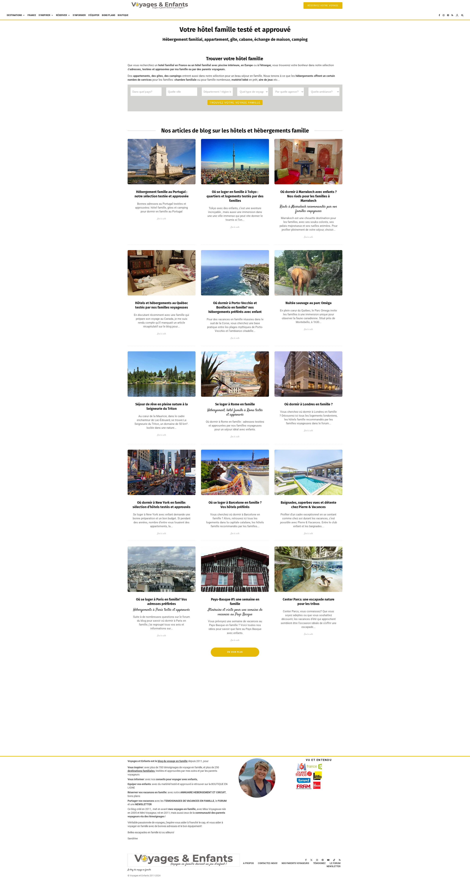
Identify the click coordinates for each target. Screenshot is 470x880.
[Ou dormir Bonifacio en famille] (235, 272)
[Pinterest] (448, 15)
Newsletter (334, 866)
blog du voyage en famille (173, 761)
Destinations (14, 15)
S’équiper (93, 15)
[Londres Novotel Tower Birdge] (308, 374)
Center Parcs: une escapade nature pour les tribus (308, 601)
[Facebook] (439, 15)
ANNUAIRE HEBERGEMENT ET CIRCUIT (203, 792)
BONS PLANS (108, 15)
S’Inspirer (44, 15)
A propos (248, 863)
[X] (311, 860)
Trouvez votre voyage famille (234, 102)
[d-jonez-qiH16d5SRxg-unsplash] (235, 472)
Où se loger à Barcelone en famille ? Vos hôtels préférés (235, 505)
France (32, 15)
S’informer (79, 15)
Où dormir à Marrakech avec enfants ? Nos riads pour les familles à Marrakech (308, 196)
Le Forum (335, 863)
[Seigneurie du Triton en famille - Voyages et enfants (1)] (162, 374)
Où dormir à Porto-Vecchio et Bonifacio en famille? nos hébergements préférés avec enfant (235, 307)
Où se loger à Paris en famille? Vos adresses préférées (161, 601)
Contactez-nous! (267, 863)
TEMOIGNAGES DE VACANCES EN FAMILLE (189, 800)
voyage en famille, (192, 767)
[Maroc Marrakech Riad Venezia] (308, 161)
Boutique (123, 15)
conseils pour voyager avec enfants (176, 779)
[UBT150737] (308, 472)
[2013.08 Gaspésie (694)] (162, 272)
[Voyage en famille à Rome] (235, 374)
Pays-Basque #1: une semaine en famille (235, 601)
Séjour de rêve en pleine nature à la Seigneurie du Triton (161, 406)
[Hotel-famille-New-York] (162, 472)
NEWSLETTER (143, 804)
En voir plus (235, 652)
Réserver (61, 15)
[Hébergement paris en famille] (162, 569)
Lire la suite (161, 218)
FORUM (222, 800)
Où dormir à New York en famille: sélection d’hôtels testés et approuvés (161, 505)
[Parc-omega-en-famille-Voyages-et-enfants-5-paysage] (308, 272)
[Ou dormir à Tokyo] (235, 161)
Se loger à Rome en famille (235, 404)
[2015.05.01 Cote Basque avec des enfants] (235, 569)
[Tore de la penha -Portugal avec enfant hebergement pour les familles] (162, 161)
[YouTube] (328, 860)
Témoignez (319, 863)
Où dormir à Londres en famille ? (308, 404)
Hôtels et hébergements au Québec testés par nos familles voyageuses (161, 305)
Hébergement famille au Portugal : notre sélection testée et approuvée (162, 194)
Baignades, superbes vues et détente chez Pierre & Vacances (308, 505)
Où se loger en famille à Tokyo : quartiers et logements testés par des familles (235, 196)
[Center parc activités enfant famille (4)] (308, 569)
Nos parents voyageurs (295, 863)
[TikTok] (334, 860)
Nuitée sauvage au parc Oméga (308, 303)
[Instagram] (443, 15)
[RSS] (452, 15)
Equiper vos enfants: (139, 784)
